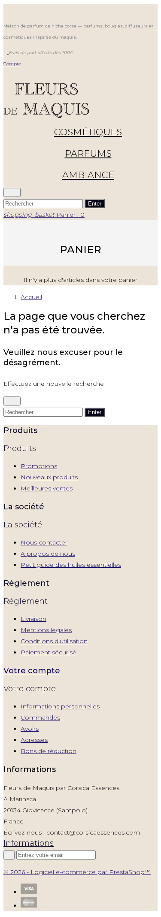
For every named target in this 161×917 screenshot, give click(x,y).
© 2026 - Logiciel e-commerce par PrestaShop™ (77, 872)
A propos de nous (48, 553)
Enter (94, 203)
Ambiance (88, 174)
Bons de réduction (48, 751)
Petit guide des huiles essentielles (71, 565)
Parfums (88, 153)
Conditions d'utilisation (54, 641)
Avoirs (30, 728)
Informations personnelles (60, 706)
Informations (28, 843)
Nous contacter (44, 542)
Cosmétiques (88, 132)
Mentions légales (46, 630)
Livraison (33, 619)
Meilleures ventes (47, 488)
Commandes (40, 717)
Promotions (39, 466)
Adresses (34, 740)
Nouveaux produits (49, 477)
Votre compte (31, 670)
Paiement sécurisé (48, 652)
